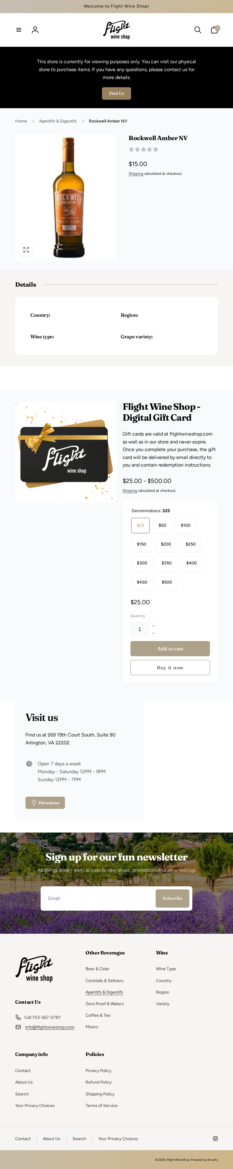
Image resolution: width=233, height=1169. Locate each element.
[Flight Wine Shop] (34, 986)
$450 (142, 582)
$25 (140, 525)
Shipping (136, 173)
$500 (167, 582)
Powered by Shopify (204, 1160)
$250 (191, 544)
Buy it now (170, 667)
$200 (166, 544)
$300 (142, 563)
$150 (141, 544)
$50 (162, 525)
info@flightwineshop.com (49, 1027)
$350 (167, 563)
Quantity (137, 616)
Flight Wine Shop (178, 1160)
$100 (186, 525)
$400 (191, 563)
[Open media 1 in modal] (65, 197)
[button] (18, 29)
